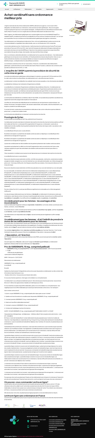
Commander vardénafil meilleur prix (57, 423)
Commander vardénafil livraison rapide (57, 419)
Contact (60, 9)
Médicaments (28, 9)
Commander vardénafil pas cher (56, 421)
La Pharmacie (16, 9)
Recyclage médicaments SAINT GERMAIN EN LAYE (78, 424)
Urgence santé (49, 9)
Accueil (7, 9)
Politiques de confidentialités (35, 436)
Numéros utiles (74, 419)
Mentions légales (21, 436)
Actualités (38, 9)
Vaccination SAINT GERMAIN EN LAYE (57, 429)
